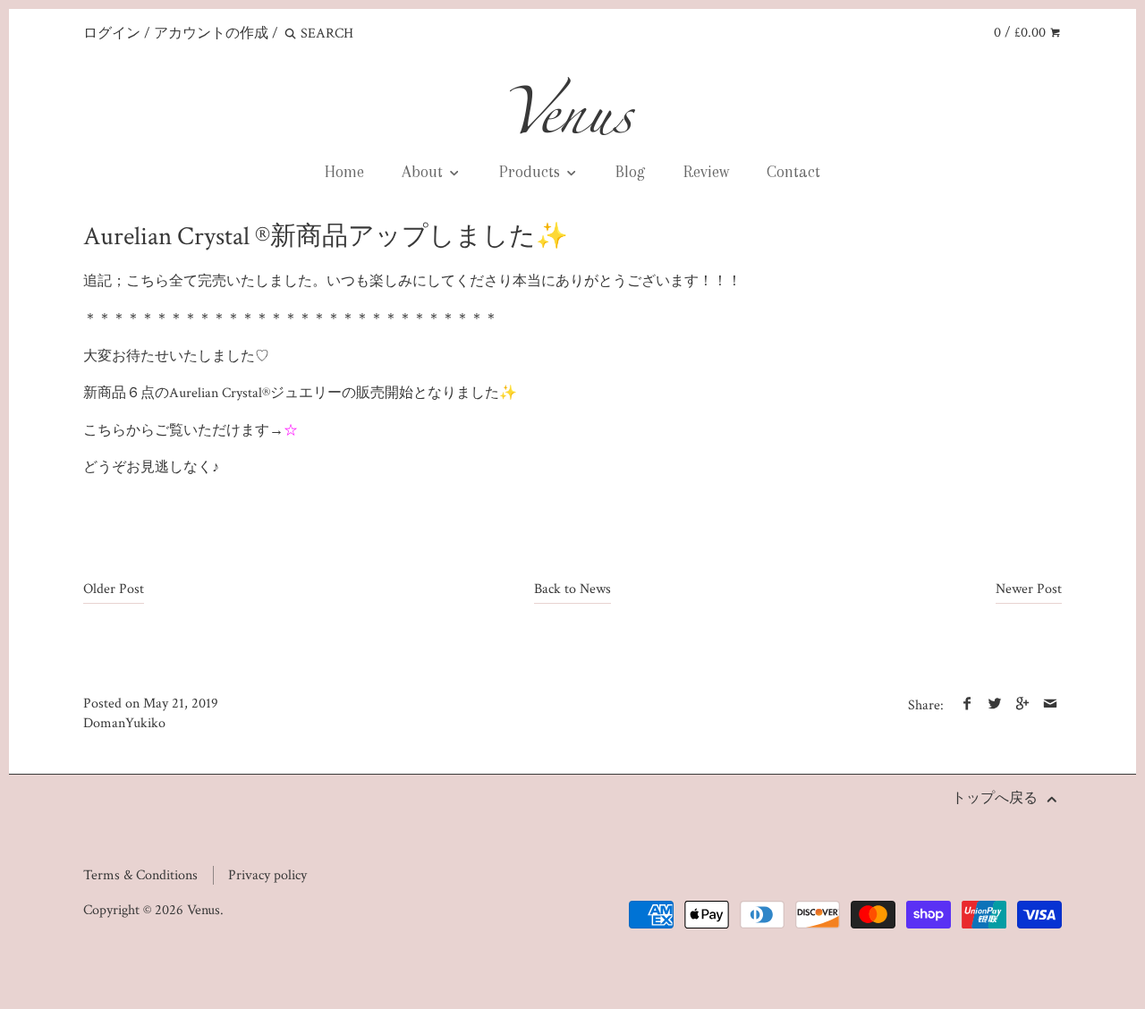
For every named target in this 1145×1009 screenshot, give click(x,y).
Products (531, 171)
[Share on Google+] (1022, 705)
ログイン (111, 33)
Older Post (113, 589)
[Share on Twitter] (994, 705)
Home (344, 171)
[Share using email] (1049, 705)
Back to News (572, 589)
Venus (203, 910)
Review (706, 171)
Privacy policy (267, 875)
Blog (630, 171)
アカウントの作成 (211, 33)
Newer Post (1029, 589)
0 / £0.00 (1021, 32)
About (424, 171)
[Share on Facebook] (966, 705)
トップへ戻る (996, 798)
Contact (793, 171)
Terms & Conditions (140, 875)
